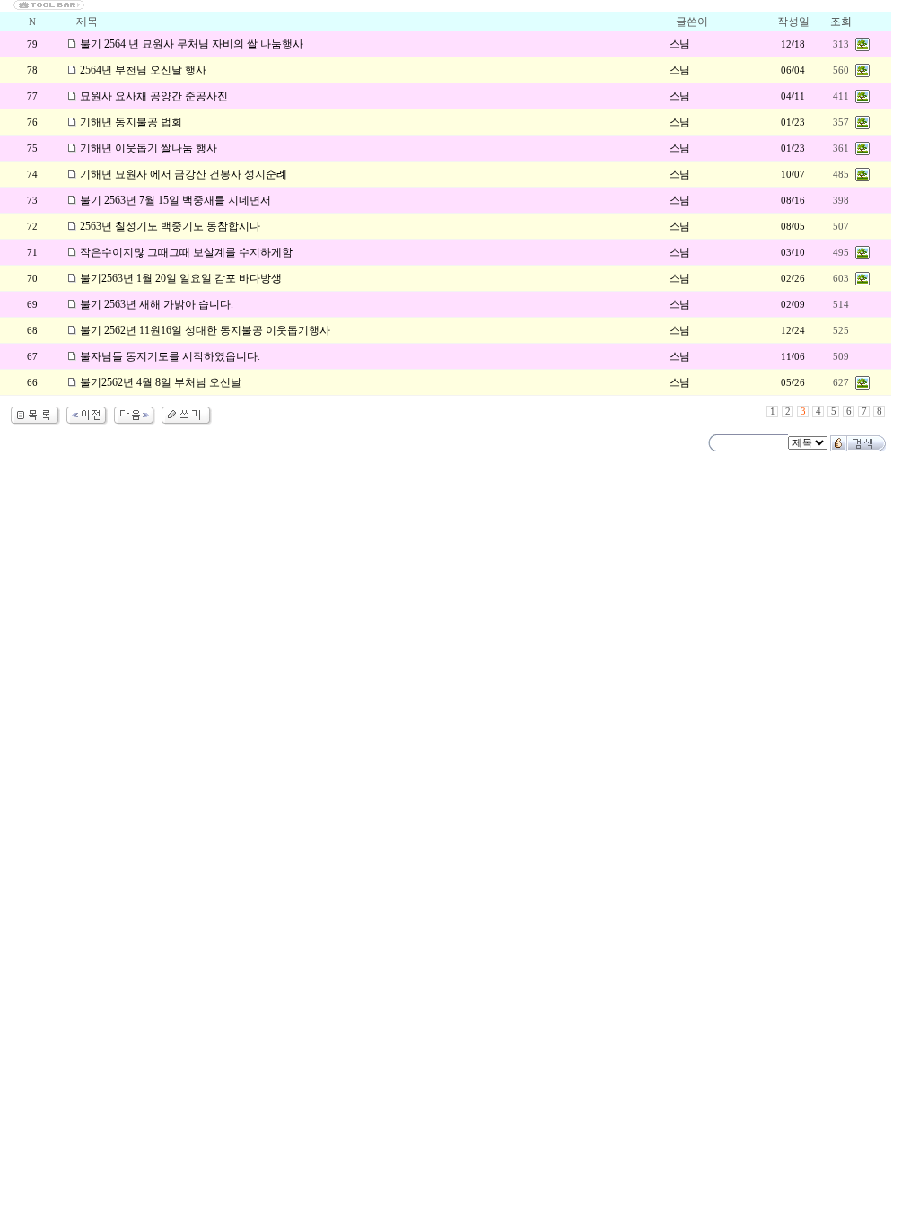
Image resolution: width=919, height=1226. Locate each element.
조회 (841, 21)
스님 (679, 44)
